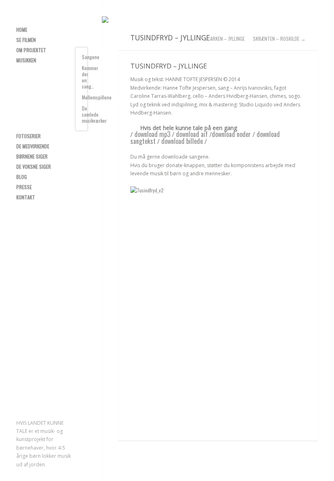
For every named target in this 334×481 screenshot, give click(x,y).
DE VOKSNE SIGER (33, 166)
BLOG (21, 176)
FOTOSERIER (28, 135)
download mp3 (152, 134)
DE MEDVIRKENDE (32, 146)
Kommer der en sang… (84, 77)
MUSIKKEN (26, 60)
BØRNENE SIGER (32, 156)
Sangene (84, 57)
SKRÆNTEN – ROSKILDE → (279, 38)
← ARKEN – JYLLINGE (224, 38)
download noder (231, 134)
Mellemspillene (84, 97)
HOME (21, 29)
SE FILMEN (26, 39)
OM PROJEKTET (31, 49)
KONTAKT (25, 197)
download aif (192, 134)
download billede (182, 141)
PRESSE (24, 186)
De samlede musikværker (84, 114)
